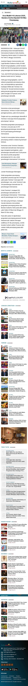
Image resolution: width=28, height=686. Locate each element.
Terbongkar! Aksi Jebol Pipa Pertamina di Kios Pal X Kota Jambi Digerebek (15, 461)
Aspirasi (11, 333)
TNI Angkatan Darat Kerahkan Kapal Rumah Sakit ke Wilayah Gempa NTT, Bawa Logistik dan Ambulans (17, 281)
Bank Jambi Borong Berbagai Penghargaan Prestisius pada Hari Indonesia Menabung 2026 (17, 533)
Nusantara (12, 5)
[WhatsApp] (23, 45)
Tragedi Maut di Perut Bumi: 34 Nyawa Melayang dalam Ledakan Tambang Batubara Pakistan (15, 477)
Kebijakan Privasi (17, 677)
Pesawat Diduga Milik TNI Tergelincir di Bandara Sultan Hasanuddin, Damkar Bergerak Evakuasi (17, 257)
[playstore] (13, 670)
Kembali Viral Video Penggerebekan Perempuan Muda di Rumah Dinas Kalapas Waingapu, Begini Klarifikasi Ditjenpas (16, 493)
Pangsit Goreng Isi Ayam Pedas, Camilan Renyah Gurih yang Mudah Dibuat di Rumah (17, 398)
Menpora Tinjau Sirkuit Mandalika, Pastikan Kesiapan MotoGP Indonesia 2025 (10, 235)
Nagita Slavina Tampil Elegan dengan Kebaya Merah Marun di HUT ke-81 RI (16, 565)
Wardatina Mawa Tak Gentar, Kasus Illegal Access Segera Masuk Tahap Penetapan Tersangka (15, 580)
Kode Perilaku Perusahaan (20, 679)
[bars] (25, 2)
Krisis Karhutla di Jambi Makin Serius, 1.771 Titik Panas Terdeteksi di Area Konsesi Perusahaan (17, 414)
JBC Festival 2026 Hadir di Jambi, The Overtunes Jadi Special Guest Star (18, 328)
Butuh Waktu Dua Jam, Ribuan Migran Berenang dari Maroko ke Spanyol (15, 453)
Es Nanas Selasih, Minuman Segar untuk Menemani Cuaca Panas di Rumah (17, 382)
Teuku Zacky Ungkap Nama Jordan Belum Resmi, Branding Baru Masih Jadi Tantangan (17, 558)
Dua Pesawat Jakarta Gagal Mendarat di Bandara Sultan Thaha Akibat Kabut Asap (16, 320)
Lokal (5, 5)
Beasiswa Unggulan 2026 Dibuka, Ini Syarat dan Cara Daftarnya (18, 273)
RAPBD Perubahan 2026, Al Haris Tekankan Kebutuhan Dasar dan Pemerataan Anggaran (17, 422)
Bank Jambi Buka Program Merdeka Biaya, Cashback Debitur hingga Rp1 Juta (17, 526)
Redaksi (18, 676)
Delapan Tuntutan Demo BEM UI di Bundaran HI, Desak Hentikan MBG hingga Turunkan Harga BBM (17, 633)
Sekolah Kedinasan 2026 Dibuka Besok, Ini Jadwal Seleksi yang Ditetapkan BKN (17, 289)
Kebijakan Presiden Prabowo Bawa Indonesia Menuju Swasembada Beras (9, 101)
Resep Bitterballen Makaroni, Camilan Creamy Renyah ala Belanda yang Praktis (16, 406)
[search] (2, 2)
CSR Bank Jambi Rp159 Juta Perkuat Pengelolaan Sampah (16, 540)
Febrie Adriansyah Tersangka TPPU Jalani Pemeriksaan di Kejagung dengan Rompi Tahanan (15, 508)
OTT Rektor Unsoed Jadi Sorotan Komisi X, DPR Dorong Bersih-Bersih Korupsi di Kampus (17, 618)
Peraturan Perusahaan (6, 679)
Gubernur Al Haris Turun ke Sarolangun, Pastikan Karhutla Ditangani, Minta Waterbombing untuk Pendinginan (17, 312)
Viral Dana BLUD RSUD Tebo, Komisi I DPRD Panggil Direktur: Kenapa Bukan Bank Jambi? (17, 336)
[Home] (1, 6)
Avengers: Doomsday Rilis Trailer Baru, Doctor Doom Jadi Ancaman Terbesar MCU (17, 572)
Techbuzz (19, 5)
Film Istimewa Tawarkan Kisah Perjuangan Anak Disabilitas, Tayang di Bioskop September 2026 (16, 587)
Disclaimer (11, 676)
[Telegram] (26, 45)
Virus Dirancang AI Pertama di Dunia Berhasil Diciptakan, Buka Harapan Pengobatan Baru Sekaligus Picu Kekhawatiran (15, 469)
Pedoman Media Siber (6, 677)
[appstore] (5, 670)
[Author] (2, 24)
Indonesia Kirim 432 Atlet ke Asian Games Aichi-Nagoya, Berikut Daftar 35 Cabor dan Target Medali (15, 485)
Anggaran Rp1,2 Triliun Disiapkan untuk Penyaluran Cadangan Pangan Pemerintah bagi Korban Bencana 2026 (17, 265)
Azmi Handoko (7, 23)
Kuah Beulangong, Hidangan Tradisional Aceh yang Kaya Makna (9, 164)
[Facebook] (18, 45)
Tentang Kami (4, 676)
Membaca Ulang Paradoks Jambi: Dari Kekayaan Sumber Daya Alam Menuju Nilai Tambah (17, 626)
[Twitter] (20, 45)
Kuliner (11, 378)
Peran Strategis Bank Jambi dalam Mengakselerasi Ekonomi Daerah (17, 547)
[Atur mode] (4, 2)
